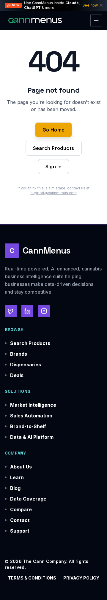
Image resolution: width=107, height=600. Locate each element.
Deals (16, 375)
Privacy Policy (81, 577)
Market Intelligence (33, 405)
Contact (20, 520)
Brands (18, 354)
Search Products (53, 148)
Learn (17, 477)
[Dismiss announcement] (101, 5)
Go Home (54, 130)
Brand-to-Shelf (28, 426)
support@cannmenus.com (54, 193)
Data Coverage (28, 499)
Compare (21, 509)
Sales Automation (31, 416)
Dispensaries (25, 365)
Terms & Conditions (32, 577)
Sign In (53, 167)
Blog (15, 488)
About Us (21, 467)
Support (19, 531)
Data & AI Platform (32, 437)
